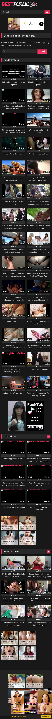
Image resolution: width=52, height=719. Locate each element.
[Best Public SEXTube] (21, 4)
